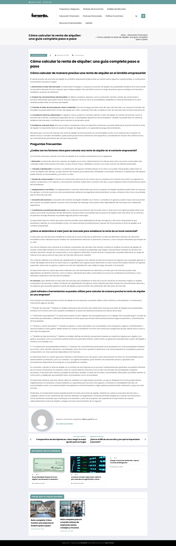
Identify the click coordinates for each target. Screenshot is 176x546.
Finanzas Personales (92, 16)
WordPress (84, 543)
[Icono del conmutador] (143, 16)
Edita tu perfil (87, 419)
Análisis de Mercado (116, 9)
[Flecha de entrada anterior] (30, 439)
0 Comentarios (79, 55)
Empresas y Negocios (69, 9)
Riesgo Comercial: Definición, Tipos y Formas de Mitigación (124, 461)
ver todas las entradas (64, 424)
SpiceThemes (109, 543)
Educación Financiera (69, 16)
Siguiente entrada (96, 436)
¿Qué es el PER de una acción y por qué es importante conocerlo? (115, 440)
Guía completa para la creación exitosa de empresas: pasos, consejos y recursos (71, 523)
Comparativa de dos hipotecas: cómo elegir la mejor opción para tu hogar (61, 440)
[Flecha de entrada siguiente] (145, 439)
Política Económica (114, 16)
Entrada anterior (80, 436)
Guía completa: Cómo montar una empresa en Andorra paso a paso (42, 523)
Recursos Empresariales (70, 23)
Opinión (88, 23)
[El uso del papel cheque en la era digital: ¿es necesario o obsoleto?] (48, 465)
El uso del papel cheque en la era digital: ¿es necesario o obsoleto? (45, 478)
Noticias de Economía (93, 9)
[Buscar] (136, 16)
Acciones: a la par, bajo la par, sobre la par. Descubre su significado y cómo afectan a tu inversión (86, 478)
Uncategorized (36, 503)
